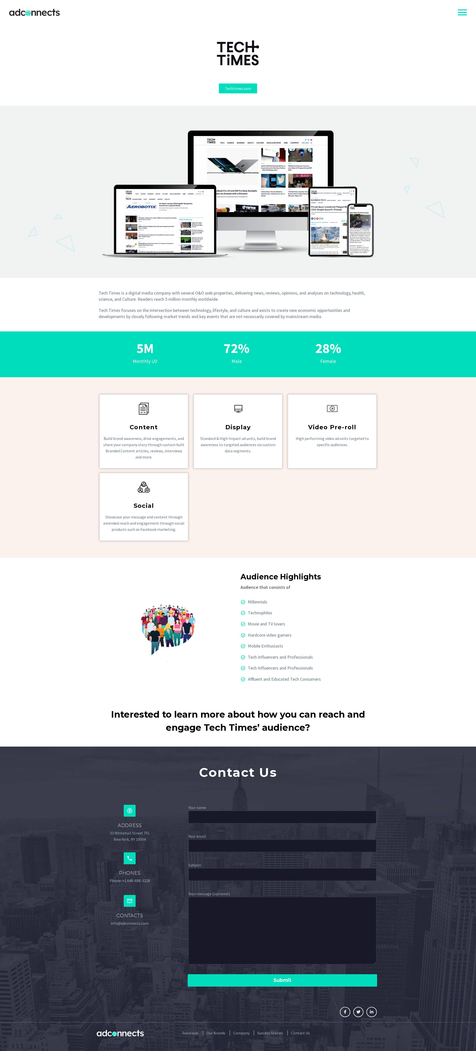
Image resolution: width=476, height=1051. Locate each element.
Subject (194, 864)
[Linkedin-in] (371, 1012)
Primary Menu (462, 12)
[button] (238, 88)
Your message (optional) (209, 893)
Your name (197, 807)
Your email (197, 836)
